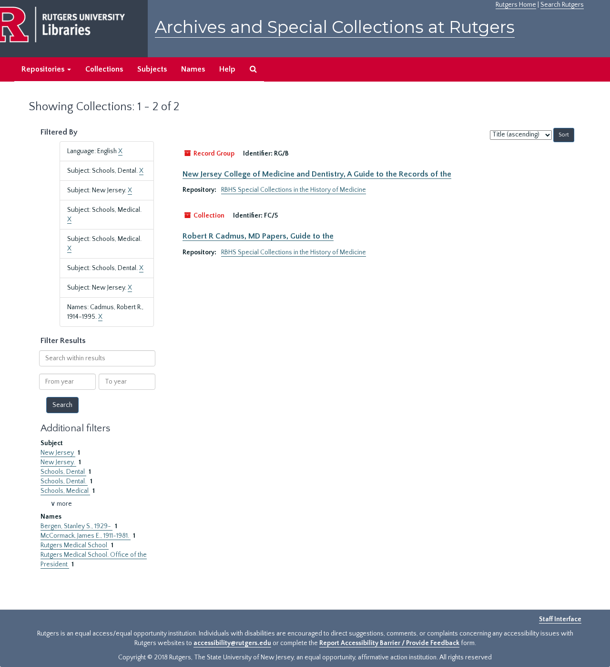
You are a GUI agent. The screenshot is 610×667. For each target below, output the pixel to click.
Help (227, 69)
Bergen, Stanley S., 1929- (76, 526)
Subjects (152, 69)
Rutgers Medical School (75, 545)
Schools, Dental (63, 472)
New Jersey (58, 453)
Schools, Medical (65, 491)
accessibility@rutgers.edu (232, 643)
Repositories (43, 69)
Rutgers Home (516, 5)
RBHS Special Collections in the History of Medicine (293, 190)
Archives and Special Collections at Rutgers (335, 27)
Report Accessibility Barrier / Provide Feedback (389, 643)
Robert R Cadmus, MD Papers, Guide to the (258, 236)
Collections (104, 69)
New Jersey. (58, 462)
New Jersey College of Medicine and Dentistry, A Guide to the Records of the (317, 174)
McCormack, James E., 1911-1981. (86, 536)
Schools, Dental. (64, 481)
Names (193, 69)
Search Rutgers (562, 5)
